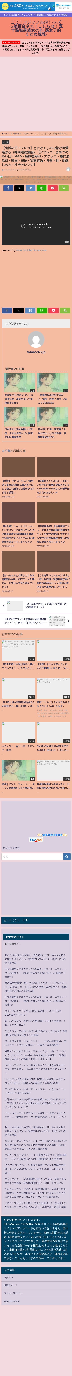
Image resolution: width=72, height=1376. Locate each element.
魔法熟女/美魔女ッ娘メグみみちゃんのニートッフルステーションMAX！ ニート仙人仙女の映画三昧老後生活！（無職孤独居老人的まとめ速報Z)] (36, 987)
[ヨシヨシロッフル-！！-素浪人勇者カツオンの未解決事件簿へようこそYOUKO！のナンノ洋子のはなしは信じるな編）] (35, 1169)
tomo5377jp (36, 352)
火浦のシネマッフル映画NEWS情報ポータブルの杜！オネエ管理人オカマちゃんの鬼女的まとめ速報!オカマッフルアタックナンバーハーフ (35, 1103)
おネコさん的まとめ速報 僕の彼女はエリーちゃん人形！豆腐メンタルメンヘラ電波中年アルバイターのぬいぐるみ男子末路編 (35, 959)
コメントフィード (13, 1293)
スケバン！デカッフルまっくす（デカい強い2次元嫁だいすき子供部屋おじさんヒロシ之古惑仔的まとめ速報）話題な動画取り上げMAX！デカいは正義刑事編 (36, 1145)
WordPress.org (12, 1301)
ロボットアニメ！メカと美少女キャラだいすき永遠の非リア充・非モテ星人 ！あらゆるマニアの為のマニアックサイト (35, 1069)
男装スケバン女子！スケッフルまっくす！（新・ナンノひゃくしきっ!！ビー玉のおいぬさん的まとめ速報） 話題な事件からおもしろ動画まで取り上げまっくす (35, 1055)
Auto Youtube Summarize (31, 250)
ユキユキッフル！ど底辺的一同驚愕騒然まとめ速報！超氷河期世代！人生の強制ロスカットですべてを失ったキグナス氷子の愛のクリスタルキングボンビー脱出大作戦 (35, 1193)
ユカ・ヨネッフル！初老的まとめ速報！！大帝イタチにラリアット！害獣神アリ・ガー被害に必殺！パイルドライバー (35, 1117)
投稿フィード (11, 1285)
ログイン (8, 1277)
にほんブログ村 (11, 848)
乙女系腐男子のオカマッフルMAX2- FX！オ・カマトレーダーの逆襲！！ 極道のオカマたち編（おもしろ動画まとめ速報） (35, 973)
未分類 (5, 142)
